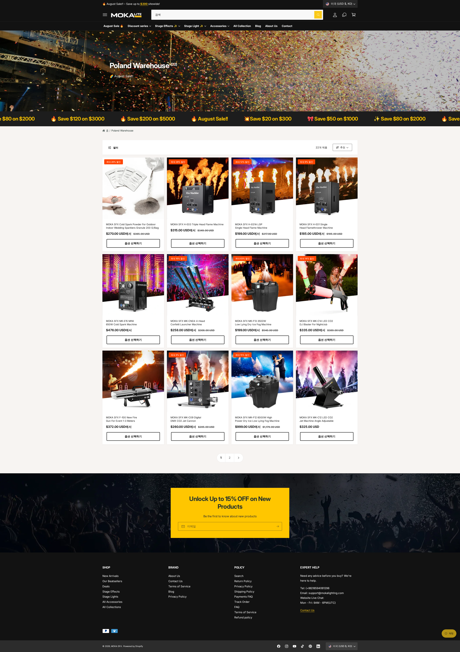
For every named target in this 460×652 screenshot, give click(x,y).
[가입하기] (278, 526)
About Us (174, 576)
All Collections (111, 607)
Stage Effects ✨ (166, 26)
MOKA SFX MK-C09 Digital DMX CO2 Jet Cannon (186, 419)
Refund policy (243, 617)
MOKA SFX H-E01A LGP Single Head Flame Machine (251, 226)
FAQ (236, 607)
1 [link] (221, 457)
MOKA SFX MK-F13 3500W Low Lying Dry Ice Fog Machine (253, 323)
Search (238, 576)
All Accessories (112, 602)
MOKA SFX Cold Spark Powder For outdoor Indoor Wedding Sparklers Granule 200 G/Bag (132, 226)
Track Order (242, 602)
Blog (171, 591)
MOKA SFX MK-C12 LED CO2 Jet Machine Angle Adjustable (317, 419)
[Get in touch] (344, 14)
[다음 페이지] (238, 457)
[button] (105, 14)
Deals (106, 586)
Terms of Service (179, 586)
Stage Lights (110, 596)
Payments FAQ (243, 596)
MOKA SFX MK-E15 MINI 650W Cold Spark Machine (121, 323)
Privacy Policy (177, 596)
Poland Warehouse (122, 130)
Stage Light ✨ (193, 26)
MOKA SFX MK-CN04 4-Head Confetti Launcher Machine (188, 323)
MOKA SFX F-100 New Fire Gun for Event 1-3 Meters (121, 419)
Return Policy (243, 581)
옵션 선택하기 (133, 243)
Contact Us (175, 581)
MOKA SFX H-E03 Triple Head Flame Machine (197, 224)
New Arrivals (110, 576)
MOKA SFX (116, 646)
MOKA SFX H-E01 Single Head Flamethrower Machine (316, 226)
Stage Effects (111, 591)
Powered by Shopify (133, 646)
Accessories (218, 26)
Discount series (138, 26)
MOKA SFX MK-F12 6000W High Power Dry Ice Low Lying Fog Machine (257, 419)
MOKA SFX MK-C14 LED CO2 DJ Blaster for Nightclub (316, 323)
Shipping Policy (244, 591)
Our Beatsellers (112, 581)
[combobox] (237, 14)
